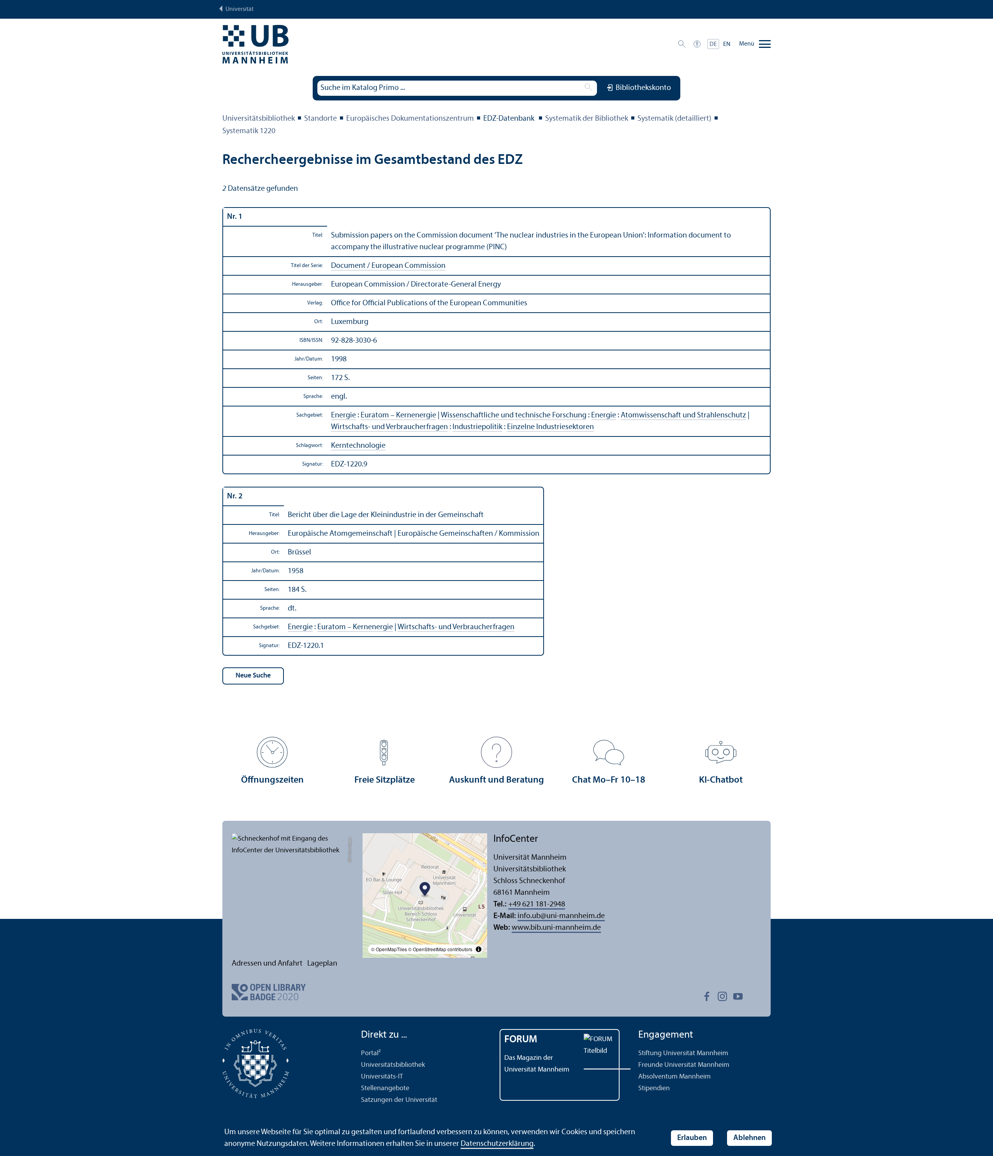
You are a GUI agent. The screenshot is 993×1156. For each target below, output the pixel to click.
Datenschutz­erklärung (497, 1144)
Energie (343, 415)
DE (713, 44)
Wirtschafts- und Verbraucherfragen (389, 427)
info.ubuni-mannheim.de (561, 916)
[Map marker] (425, 890)
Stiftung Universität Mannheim (683, 1053)
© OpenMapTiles (389, 949)
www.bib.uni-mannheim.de (556, 928)
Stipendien (654, 1088)
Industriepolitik (477, 427)
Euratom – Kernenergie (398, 415)
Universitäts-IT (382, 1076)
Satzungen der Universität (399, 1100)
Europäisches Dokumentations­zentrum (410, 119)
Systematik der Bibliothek (586, 119)
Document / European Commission (388, 266)
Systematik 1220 (248, 131)
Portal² (371, 1053)
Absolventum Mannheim (674, 1076)
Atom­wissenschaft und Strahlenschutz (683, 415)
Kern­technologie (358, 446)
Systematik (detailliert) (674, 119)
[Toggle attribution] (478, 949)
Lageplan (322, 964)
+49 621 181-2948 (536, 904)
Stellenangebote (385, 1088)
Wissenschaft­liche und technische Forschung (513, 415)
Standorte (320, 119)
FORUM (520, 1040)
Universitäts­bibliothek (258, 119)
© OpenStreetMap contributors (440, 949)
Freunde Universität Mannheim (683, 1065)
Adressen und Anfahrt (267, 964)
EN (727, 44)
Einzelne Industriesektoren (550, 427)
